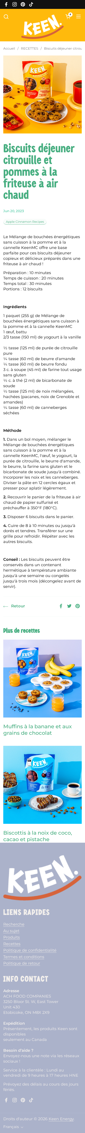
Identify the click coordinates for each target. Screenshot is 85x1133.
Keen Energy (61, 1119)
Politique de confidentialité (29, 950)
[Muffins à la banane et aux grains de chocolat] (42, 679)
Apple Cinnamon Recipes (25, 222)
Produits (11, 937)
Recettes (11, 943)
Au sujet (11, 930)
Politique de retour (21, 963)
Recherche (13, 924)
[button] (6, 16)
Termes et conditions (23, 956)
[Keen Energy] (42, 26)
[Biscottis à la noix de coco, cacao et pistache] (42, 785)
